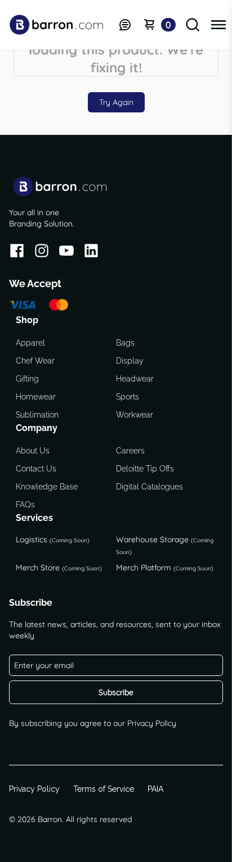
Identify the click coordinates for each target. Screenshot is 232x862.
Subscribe (116, 692)
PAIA (155, 788)
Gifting (27, 378)
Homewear (36, 396)
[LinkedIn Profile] (91, 252)
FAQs (25, 504)
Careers (130, 450)
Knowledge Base (47, 486)
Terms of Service (103, 788)
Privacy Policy (151, 723)
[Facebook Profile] (17, 252)
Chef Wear (35, 360)
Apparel (30, 342)
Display (130, 360)
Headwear (135, 378)
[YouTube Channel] (66, 252)
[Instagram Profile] (42, 252)
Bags (125, 342)
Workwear (134, 414)
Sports (127, 396)
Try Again (116, 102)
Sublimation (37, 414)
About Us (33, 450)
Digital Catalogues (149, 486)
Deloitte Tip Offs (145, 468)
